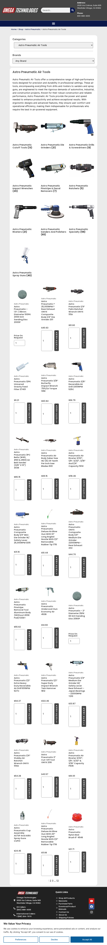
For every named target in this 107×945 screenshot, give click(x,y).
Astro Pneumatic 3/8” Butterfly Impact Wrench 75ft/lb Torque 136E (49, 385)
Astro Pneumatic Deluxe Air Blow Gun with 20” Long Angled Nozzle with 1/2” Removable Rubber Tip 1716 (49, 835)
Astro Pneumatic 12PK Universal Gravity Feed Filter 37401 (22, 384)
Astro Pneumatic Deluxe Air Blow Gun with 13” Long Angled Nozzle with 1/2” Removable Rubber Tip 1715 (49, 535)
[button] (53, 23)
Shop (21, 29)
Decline (54, 939)
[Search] (72, 10)
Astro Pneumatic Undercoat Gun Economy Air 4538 (49, 609)
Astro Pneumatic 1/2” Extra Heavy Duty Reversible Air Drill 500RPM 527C (22, 684)
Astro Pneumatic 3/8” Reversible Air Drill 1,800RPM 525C (77, 384)
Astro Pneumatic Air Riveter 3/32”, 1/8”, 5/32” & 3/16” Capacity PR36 (76, 759)
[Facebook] (91, 906)
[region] (53, 932)
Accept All (87, 939)
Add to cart (56, 340)
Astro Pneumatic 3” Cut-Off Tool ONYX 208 (48, 758)
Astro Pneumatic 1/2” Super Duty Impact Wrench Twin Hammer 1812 (49, 684)
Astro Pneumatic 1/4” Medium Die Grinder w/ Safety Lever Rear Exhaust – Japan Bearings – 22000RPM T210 (77, 686)
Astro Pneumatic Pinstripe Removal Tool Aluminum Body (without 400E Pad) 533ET (22, 610)
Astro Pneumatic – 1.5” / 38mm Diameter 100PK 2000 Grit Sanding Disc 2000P (22, 314)
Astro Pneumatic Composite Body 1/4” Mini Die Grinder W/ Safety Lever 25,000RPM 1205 (22, 535)
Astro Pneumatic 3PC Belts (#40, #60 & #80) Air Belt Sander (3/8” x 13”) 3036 (22, 460)
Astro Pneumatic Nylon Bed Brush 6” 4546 (76, 833)
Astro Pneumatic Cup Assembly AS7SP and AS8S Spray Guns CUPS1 (22, 834)
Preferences (20, 939)
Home (14, 29)
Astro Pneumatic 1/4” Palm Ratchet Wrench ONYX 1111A (77, 309)
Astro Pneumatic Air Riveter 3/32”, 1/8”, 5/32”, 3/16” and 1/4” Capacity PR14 (77, 459)
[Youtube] (91, 901)
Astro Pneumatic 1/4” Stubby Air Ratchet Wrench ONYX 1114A (22, 759)
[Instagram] (91, 912)
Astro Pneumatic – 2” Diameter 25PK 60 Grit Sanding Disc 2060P (77, 613)
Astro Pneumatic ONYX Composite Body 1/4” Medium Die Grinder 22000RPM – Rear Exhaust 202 (75, 536)
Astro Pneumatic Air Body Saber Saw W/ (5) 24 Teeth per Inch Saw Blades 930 (49, 459)
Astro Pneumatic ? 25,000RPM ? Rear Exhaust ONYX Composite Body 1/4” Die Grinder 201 (48, 310)
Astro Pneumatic (33, 29)
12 (57, 880)
